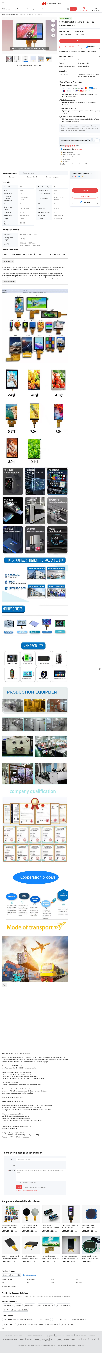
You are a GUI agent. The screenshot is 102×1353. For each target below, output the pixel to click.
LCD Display (7, 1305)
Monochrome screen (8, 1286)
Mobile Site (48, 1337)
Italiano (53, 1339)
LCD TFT (78, 1283)
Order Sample (91, 51)
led (3, 1283)
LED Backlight (30, 1279)
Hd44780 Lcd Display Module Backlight (16, 1310)
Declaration (72, 1345)
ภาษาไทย (95, 1339)
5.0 (73, 176)
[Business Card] (98, 182)
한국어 (78, 1339)
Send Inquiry (69, 47)
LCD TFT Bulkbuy (67, 1324)
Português (29, 1339)
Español (22, 1339)
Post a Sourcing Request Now (26, 1190)
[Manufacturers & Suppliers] (51, 3)
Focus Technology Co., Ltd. (38, 1345)
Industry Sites (70, 1335)
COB (52, 1283)
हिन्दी (89, 1339)
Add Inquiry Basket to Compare (30, 65)
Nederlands (66, 1339)
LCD (27, 1283)
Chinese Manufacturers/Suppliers (33, 1335)
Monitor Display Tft (37, 1324)
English (16, 1339)
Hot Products (8, 1335)
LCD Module (38, 14)
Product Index (91, 1335)
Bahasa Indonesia (57, 1341)
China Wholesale (48, 1335)
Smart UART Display (8, 1279)
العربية (73, 1339)
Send (19, 1187)
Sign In (62, 164)
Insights (55, 1337)
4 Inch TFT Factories (26, 1319)
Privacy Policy (80, 1345)
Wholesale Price (60, 1335)
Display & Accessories (27, 14)
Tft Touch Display (9, 1324)
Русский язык (44, 1339)
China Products (18, 1335)
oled (52, 1279)
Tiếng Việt (48, 1341)
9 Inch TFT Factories (60, 1319)
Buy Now (80, 41)
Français (36, 1339)
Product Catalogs (30, 1275)
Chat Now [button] (91, 47)
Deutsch (59, 1339)
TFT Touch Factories (43, 1319)
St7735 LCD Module (63, 1305)
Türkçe (41, 1341)
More (3, 1328)
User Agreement (62, 1345)
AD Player (18, 1305)
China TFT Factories (10, 1319)
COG (77, 1279)
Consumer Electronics (13, 14)
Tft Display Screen (52, 1324)
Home (3, 14)
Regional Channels (81, 1335)
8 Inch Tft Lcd (22, 1324)
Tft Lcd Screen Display (77, 1319)
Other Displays (29, 1305)
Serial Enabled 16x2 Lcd (45, 1305)
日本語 (84, 1339)
